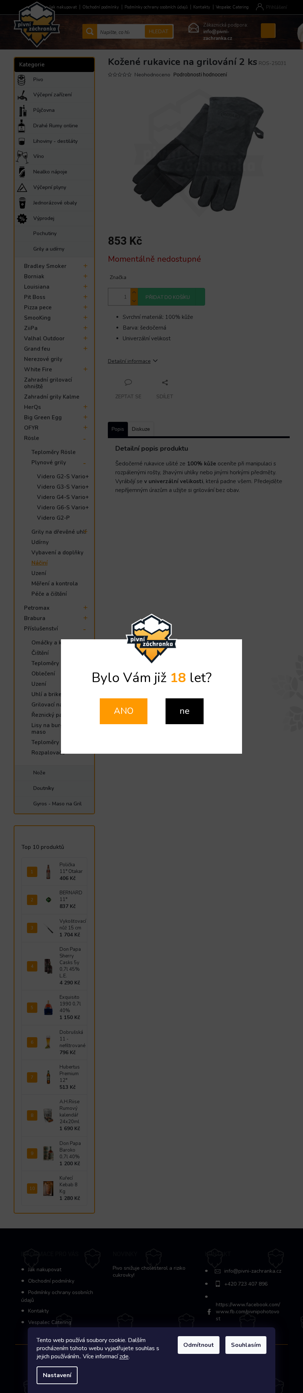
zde (124, 1356)
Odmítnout (198, 1345)
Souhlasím (246, 1345)
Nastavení (57, 1375)
